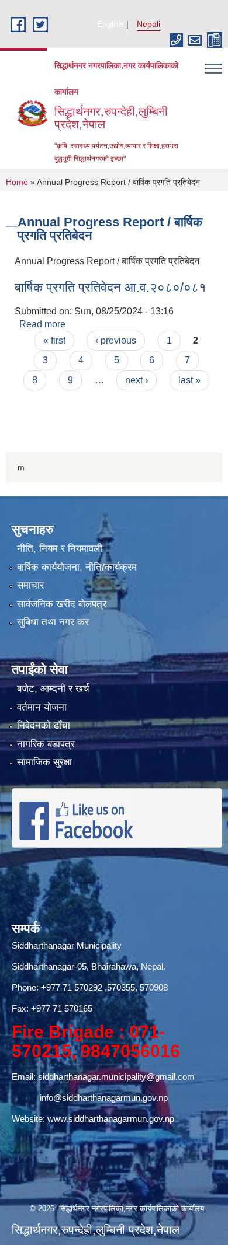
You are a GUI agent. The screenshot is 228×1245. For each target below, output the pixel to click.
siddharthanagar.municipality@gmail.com (116, 1077)
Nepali (148, 24)
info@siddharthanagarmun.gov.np (104, 1098)
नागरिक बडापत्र (46, 744)
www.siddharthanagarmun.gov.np (110, 1119)
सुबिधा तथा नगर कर (53, 622)
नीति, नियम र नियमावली (59, 548)
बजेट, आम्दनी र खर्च (53, 688)
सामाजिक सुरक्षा (44, 762)
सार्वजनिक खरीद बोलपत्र (61, 604)
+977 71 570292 (71, 987)
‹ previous (115, 340)
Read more (42, 324)
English (110, 24)
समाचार (30, 585)
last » (189, 380)
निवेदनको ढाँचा (43, 725)
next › (136, 380)
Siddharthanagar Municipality (67, 945)
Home (17, 182)
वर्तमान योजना (42, 707)
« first (54, 340)
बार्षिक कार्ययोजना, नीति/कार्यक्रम (77, 567)
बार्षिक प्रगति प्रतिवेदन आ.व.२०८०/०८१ (110, 287)
